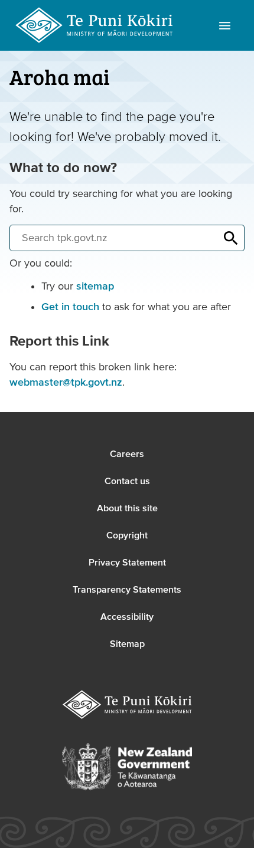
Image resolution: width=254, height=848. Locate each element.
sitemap (95, 286)
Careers (127, 454)
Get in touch (70, 307)
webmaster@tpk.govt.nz (65, 382)
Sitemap (127, 644)
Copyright (127, 535)
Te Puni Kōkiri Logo (94, 25)
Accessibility (127, 617)
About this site (127, 508)
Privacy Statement (127, 562)
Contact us (127, 481)
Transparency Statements (127, 590)
